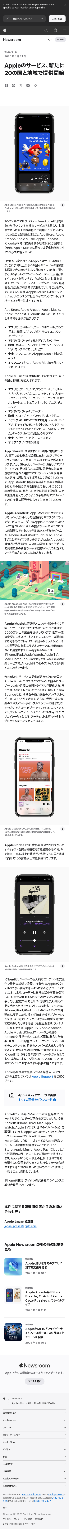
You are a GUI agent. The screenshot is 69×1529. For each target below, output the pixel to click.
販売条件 (39, 1519)
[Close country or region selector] (64, 5)
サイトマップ (30, 1523)
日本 (5, 1507)
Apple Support (42, 1077)
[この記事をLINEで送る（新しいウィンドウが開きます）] (13, 85)
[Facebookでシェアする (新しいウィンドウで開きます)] (6, 85)
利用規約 (28, 1519)
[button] (24, 19)
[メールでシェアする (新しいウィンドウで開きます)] (28, 85)
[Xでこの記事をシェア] (20, 85)
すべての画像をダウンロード (35, 1100)
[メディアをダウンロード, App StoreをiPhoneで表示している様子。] (62, 205)
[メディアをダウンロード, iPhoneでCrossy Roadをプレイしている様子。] (62, 604)
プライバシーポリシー (12, 1519)
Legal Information (12, 1523)
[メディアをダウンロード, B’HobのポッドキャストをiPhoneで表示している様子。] (62, 966)
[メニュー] (64, 30)
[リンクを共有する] (35, 85)
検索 (62, 39)
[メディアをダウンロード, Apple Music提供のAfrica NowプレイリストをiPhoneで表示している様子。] (62, 828)
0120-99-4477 (42, 1501)
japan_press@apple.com (20, 1226)
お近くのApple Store (31, 1494)
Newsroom (12, 40)
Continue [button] (57, 18)
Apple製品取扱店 (56, 1494)
